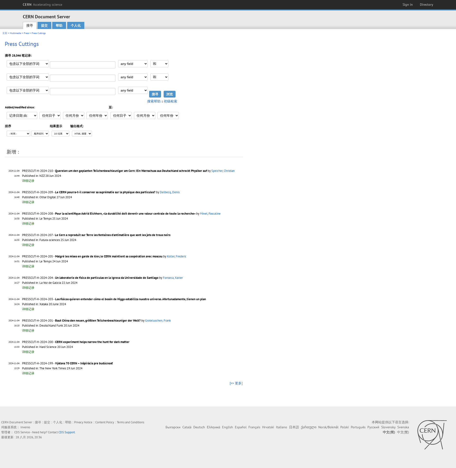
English (227, 427)
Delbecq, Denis (170, 192)
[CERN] (432, 435)
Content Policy (104, 422)
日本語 (294, 427)
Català (186, 427)
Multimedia (15, 33)
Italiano (281, 427)
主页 (4, 33)
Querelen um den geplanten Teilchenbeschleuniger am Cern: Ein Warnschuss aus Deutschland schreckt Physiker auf (131, 171)
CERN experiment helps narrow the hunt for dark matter (92, 342)
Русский (373, 427)
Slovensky (388, 427)
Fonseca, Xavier (173, 278)
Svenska (403, 427)
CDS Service (22, 432)
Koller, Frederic (176, 256)
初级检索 (170, 101)
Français (254, 427)
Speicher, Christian (223, 171)
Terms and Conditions (130, 422)
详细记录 (28, 181)
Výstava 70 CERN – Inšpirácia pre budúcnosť (84, 363)
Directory (426, 4)
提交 (44, 25)
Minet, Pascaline (210, 214)
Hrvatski (268, 427)
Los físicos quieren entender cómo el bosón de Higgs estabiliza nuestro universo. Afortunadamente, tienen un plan (130, 299)
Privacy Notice (83, 422)
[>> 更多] (236, 383)
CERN (42, 4)
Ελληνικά (213, 427)
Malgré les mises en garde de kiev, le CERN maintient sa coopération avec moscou (108, 256)
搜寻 (29, 25)
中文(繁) (403, 432)
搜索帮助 (154, 101)
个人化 (76, 25)
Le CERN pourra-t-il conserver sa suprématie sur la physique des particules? (105, 192)
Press (26, 33)
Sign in (408, 4)
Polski (344, 427)
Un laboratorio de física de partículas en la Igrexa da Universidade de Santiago (106, 278)
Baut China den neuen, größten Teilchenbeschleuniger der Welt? (98, 320)
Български (173, 427)
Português (358, 427)
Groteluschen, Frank (158, 320)
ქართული (308, 427)
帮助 (59, 25)
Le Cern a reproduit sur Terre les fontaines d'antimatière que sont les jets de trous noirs (112, 235)
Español (241, 427)
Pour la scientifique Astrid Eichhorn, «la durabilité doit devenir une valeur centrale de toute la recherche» (125, 214)
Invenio (25, 427)
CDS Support (66, 432)
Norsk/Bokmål (328, 427)
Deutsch (199, 427)
